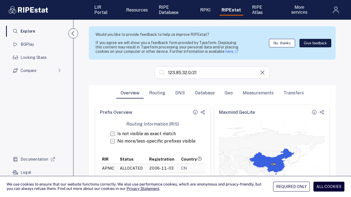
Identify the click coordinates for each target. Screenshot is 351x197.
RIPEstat (231, 10)
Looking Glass (34, 57)
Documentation (35, 159)
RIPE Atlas (257, 10)
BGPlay (27, 44)
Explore (28, 31)
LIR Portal (100, 10)
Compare (28, 70)
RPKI (205, 10)
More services (299, 10)
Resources (137, 10)
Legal (26, 172)
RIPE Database (169, 10)
